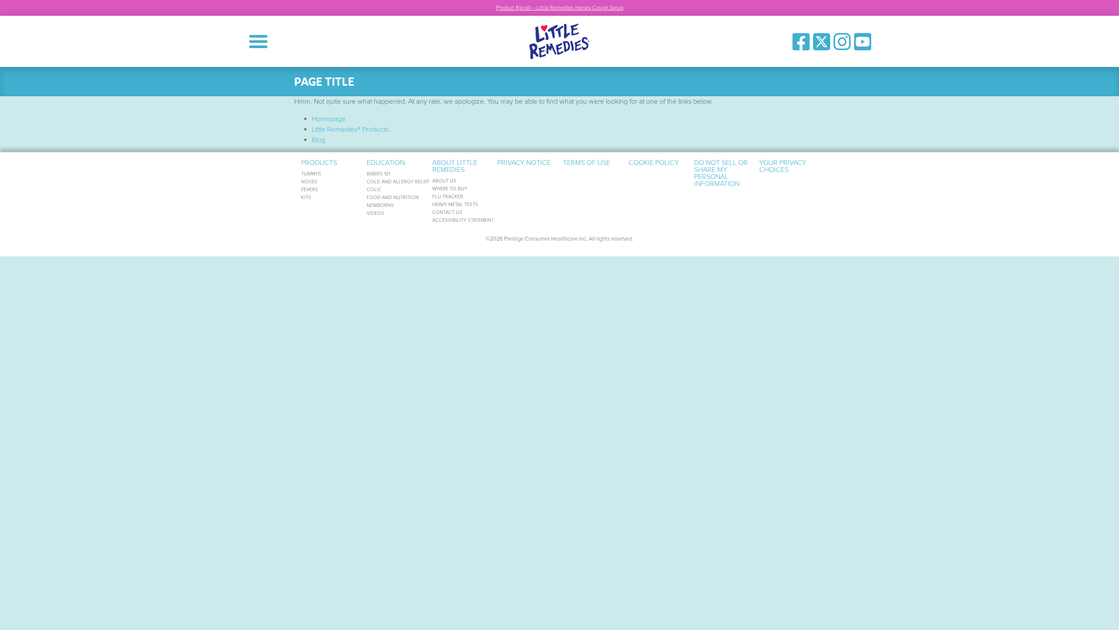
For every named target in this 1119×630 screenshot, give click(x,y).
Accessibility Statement (462, 220)
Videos (375, 213)
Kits (306, 197)
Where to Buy (449, 189)
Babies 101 (378, 174)
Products (319, 162)
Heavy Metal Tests (455, 204)
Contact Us (447, 212)
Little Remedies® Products (350, 129)
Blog (318, 140)
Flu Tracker (447, 197)
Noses (309, 182)
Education (386, 162)
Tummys (311, 174)
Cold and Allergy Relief (398, 182)
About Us (444, 181)
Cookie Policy (654, 162)
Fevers (309, 189)
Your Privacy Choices (782, 166)
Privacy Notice (524, 162)
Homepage (328, 119)
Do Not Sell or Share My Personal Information (721, 173)
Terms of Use (586, 162)
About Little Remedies (454, 166)
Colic (374, 189)
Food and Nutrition (393, 197)
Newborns (380, 205)
